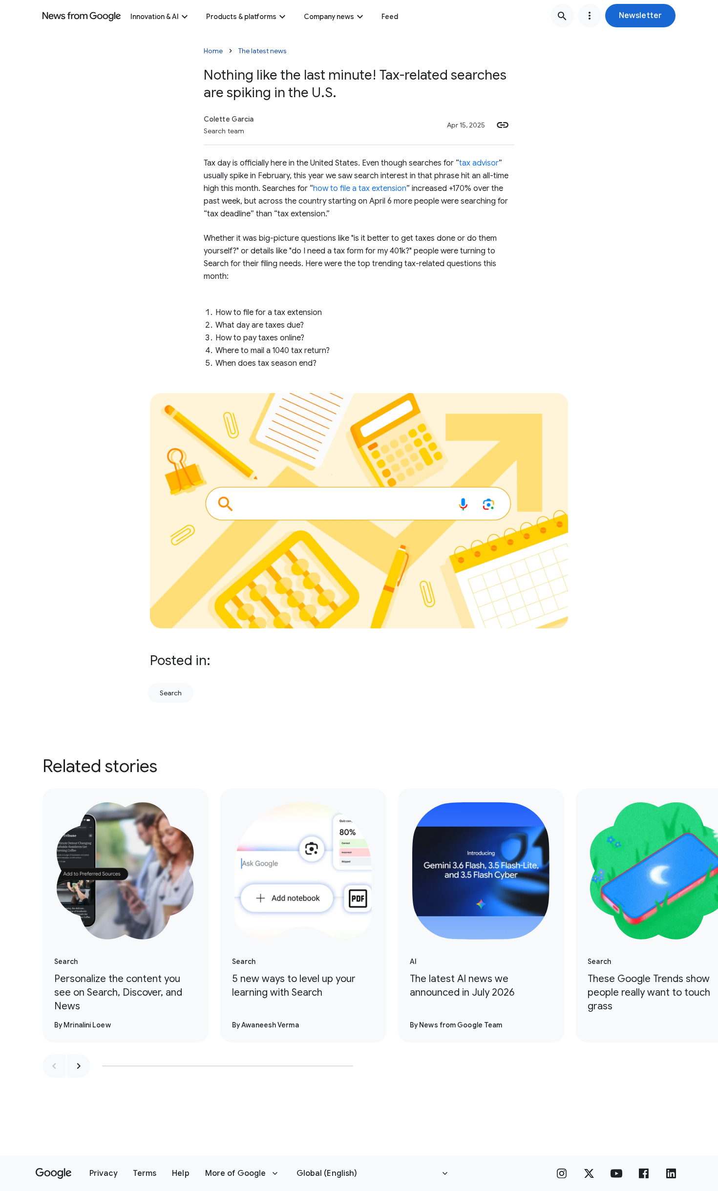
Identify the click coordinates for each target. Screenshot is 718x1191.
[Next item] (78, 1066)
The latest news (262, 50)
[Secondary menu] (589, 15)
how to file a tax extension (359, 188)
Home (213, 50)
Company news (329, 16)
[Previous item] (54, 1066)
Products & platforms (241, 16)
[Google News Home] (81, 15)
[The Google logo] (53, 1173)
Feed (389, 16)
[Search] (562, 15)
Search (171, 693)
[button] (640, 15)
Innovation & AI (154, 16)
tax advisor (479, 163)
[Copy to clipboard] (502, 125)
